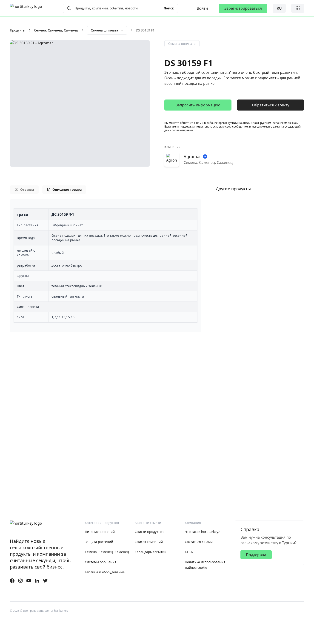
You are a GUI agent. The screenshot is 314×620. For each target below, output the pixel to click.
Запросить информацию (198, 105)
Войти (202, 8)
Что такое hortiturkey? (202, 531)
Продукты (17, 30)
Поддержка (256, 554)
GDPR (189, 552)
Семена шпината (104, 30)
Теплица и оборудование (105, 572)
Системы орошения (100, 562)
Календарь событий (150, 552)
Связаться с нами (199, 542)
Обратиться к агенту (270, 105)
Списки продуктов (149, 531)
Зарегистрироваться (243, 8)
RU (279, 8)
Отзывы (27, 189)
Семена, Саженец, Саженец (56, 30)
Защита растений (99, 542)
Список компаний (149, 542)
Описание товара (67, 189)
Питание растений (100, 531)
